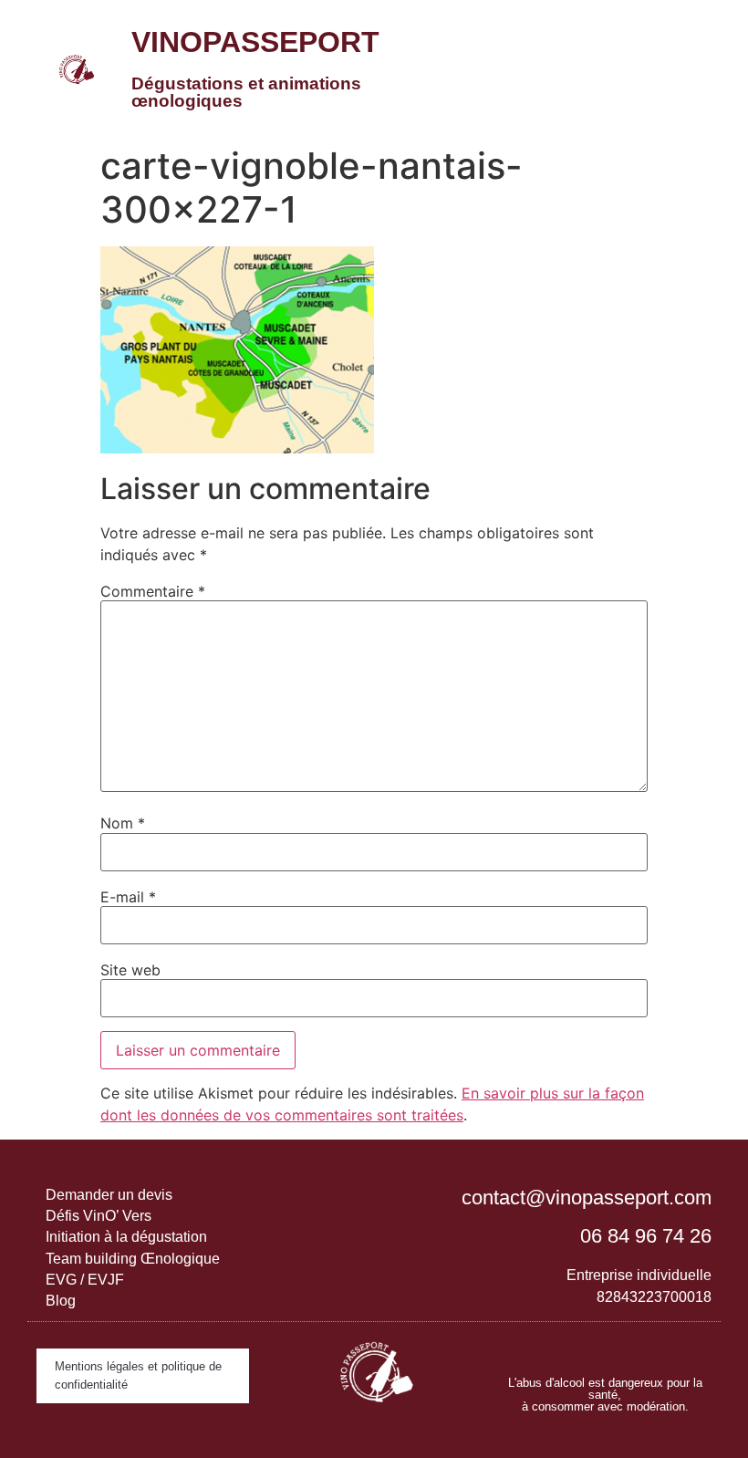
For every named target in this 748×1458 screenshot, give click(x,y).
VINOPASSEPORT (255, 42)
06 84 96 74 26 (646, 1235)
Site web (130, 970)
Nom (122, 823)
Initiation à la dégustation (126, 1237)
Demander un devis (109, 1195)
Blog (61, 1300)
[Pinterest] (659, 1345)
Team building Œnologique (133, 1258)
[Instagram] (586, 1345)
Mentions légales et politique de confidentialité (138, 1375)
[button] (628, 68)
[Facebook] (623, 1345)
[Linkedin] (550, 1345)
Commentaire (152, 591)
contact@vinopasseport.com (587, 1197)
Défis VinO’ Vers (98, 1216)
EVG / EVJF (85, 1279)
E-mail (128, 897)
